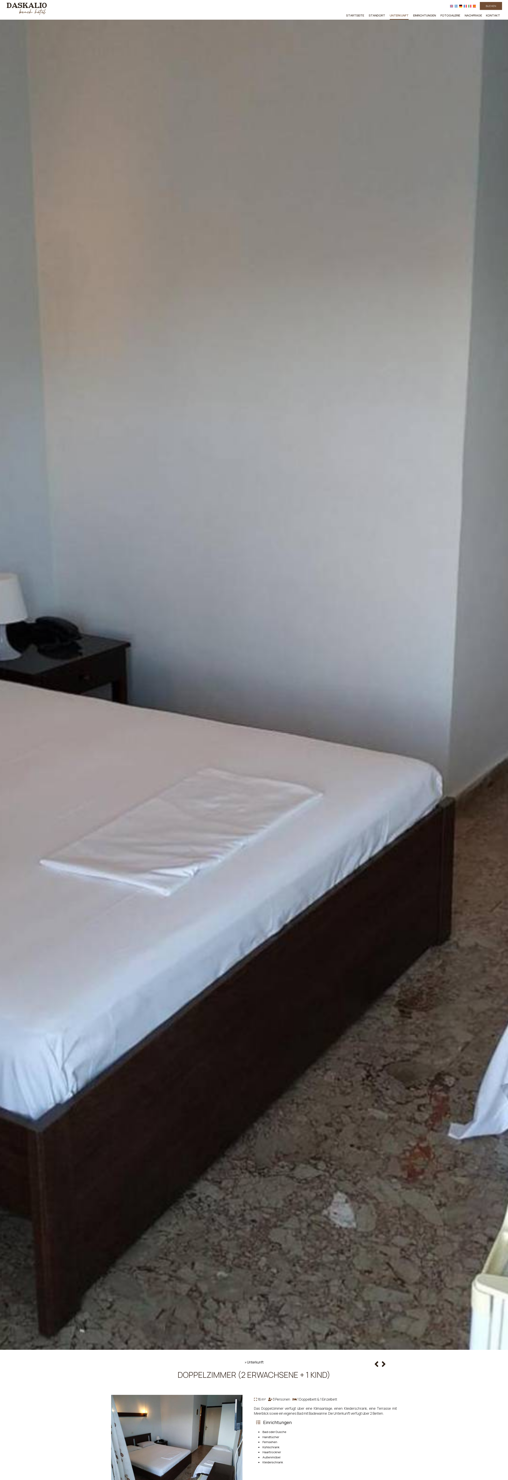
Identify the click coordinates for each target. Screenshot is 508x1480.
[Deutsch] (460, 6)
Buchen (491, 6)
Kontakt (493, 15)
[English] (451, 6)
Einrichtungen (424, 15)
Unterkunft (399, 15)
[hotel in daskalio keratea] (27, 8)
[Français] (465, 6)
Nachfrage (473, 15)
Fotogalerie (450, 15)
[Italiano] (469, 6)
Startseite (355, 15)
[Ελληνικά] (456, 6)
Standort (377, 15)
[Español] (474, 6)
